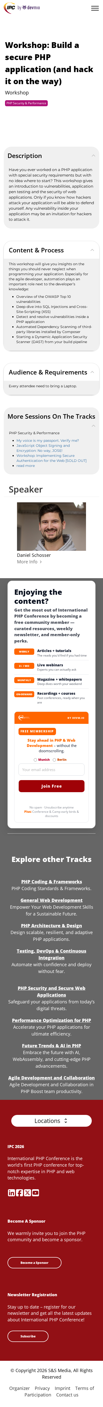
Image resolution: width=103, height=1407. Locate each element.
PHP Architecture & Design (51, 926)
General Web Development (51, 900)
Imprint (62, 1388)
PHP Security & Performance (26, 103)
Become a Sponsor (34, 1263)
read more (25, 465)
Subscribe (28, 1336)
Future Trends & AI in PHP (51, 1046)
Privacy (42, 1388)
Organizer (19, 1388)
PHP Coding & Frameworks (51, 882)
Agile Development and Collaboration (51, 1078)
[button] (51, 1121)
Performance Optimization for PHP (51, 1020)
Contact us (67, 1395)
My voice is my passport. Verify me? (47, 440)
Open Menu (95, 9)
